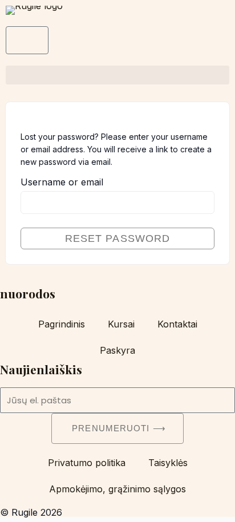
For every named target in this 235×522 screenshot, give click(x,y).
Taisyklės (168, 462)
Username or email (62, 182)
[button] (117, 75)
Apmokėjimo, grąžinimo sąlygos (117, 489)
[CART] (27, 40)
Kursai (121, 324)
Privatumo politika (86, 462)
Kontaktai (177, 324)
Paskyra (117, 350)
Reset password (117, 238)
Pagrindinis (61, 324)
